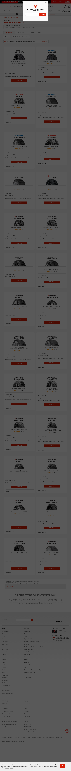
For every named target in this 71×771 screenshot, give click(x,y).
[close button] (69, 764)
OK (63, 765)
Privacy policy (9, 768)
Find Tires (42, 14)
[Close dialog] (45, 2)
